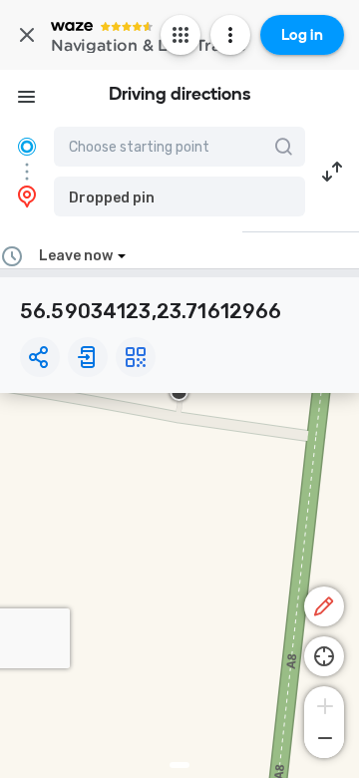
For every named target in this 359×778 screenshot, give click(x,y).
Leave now (76, 255)
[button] (179, 196)
